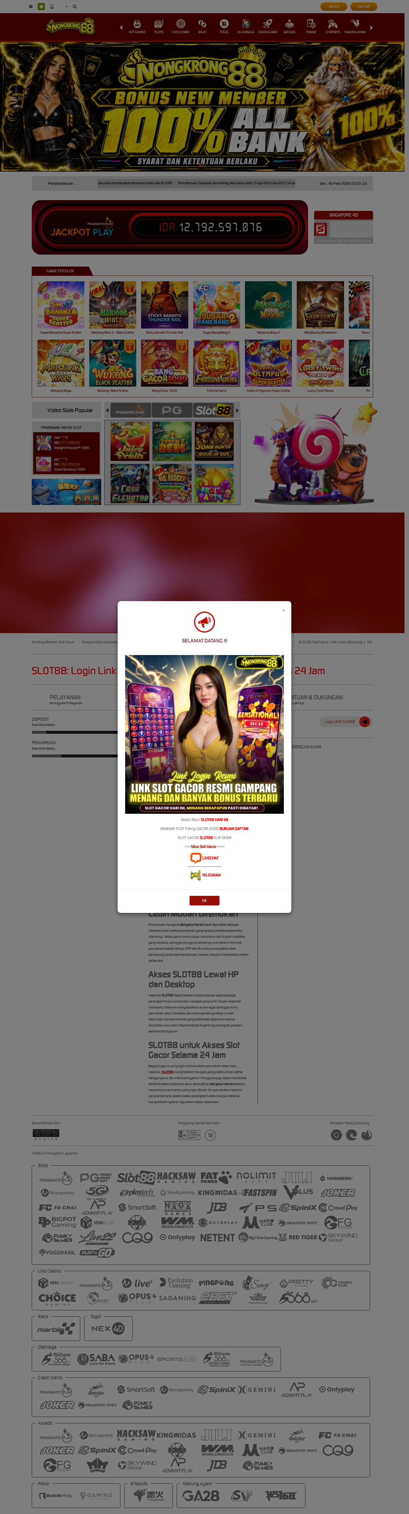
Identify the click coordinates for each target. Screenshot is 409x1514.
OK (204, 900)
